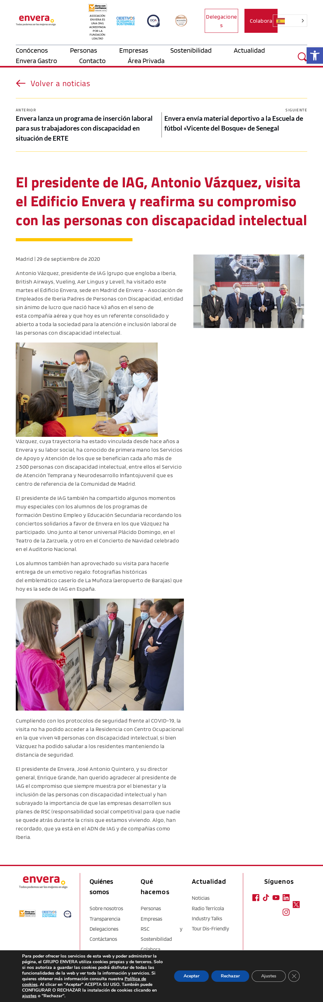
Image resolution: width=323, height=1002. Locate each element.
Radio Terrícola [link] (208, 908)
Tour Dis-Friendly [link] (210, 928)
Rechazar (230, 976)
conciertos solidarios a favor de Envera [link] (64, 523)
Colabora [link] (150, 949)
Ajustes (268, 976)
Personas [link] (151, 908)
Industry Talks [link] (207, 918)
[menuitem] (43, 50)
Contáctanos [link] (103, 939)
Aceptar (191, 976)
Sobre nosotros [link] (106, 908)
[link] (315, 55)
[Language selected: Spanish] (294, 21)
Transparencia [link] (105, 919)
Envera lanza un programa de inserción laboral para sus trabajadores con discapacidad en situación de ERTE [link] (84, 128)
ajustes (29, 996)
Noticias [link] (200, 898)
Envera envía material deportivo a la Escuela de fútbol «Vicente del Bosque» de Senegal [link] (233, 123)
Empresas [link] (151, 919)
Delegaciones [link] (104, 929)
